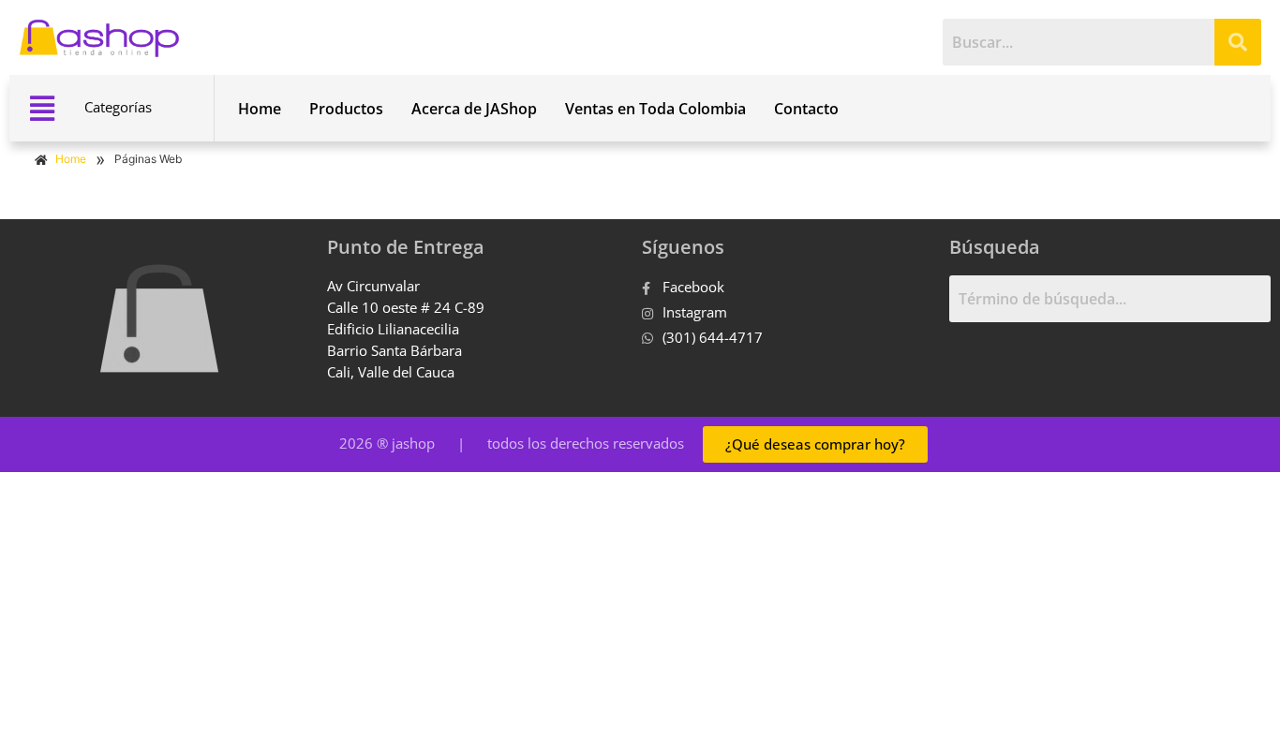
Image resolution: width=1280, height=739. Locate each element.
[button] (42, 108)
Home (259, 108)
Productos (346, 108)
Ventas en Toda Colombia (655, 108)
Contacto (806, 108)
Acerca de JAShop (474, 108)
